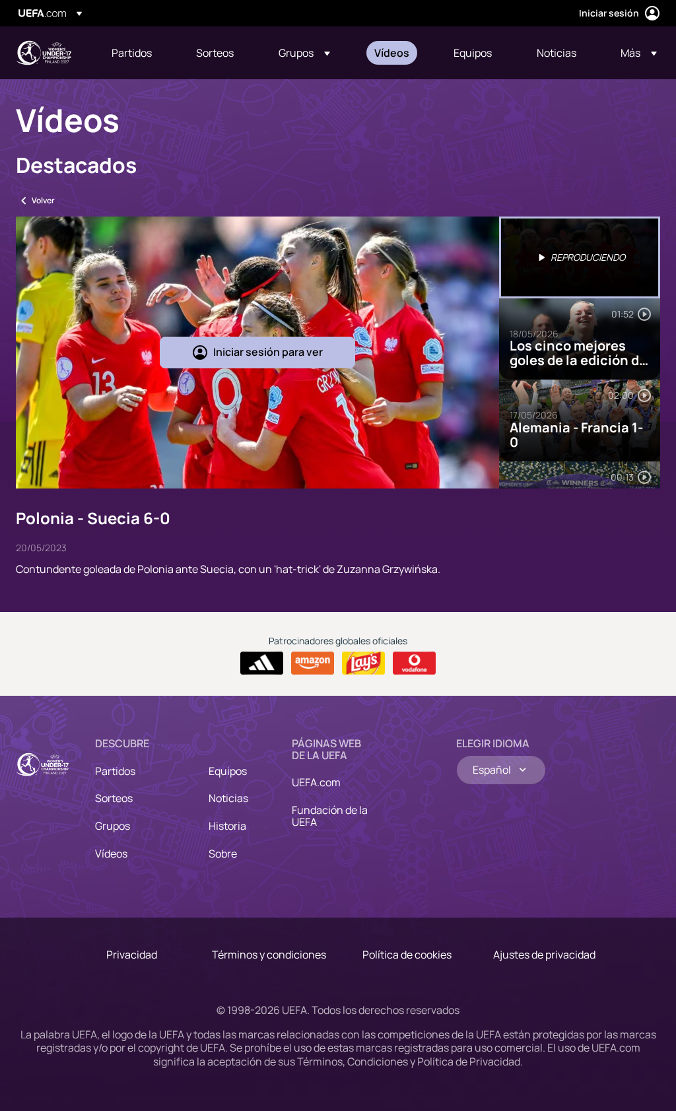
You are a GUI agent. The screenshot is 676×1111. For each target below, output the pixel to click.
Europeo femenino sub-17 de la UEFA (43, 52)
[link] (131, 52)
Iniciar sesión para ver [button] (268, 352)
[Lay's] (363, 663)
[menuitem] (137, 52)
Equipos (228, 771)
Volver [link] (43, 200)
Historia (227, 826)
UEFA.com (316, 782)
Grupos (112, 826)
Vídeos (111, 853)
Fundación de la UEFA (330, 816)
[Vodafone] (414, 663)
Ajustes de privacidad (544, 954)
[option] (579, 257)
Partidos (115, 771)
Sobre (223, 853)
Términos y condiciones (269, 954)
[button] (304, 52)
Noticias (228, 798)
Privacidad (131, 954)
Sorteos (114, 798)
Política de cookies (407, 954)
